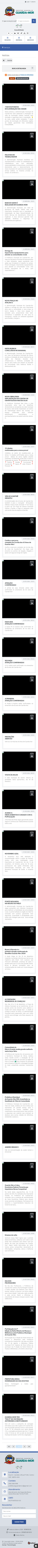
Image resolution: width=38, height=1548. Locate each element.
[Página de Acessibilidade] (27, 33)
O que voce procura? (9, 21)
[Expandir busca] (32, 68)
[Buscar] (34, 21)
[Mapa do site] (24, 33)
